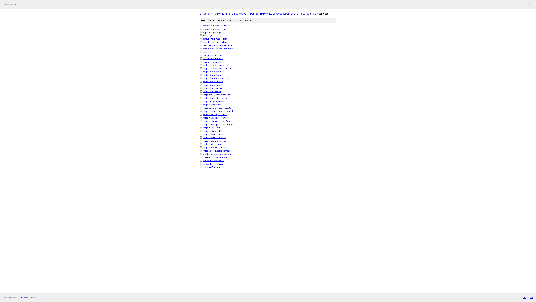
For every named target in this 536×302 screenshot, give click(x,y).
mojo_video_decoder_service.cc (217, 147)
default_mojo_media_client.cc (216, 38)
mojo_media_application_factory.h (218, 124)
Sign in (530, 4)
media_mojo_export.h (213, 58)
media (304, 13)
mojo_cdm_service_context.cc (216, 94)
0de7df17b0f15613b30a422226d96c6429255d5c (267, 13)
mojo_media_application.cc (215, 114)
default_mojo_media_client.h (216, 42)
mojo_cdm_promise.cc (213, 81)
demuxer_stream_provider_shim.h (218, 48)
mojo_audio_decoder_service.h (217, 68)
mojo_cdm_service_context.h (216, 98)
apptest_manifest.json (213, 32)
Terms (32, 297)
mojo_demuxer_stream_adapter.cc (218, 108)
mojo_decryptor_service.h (214, 104)
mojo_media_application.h (215, 117)
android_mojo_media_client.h (216, 29)
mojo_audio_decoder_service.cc (217, 65)
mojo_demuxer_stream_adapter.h (218, 111)
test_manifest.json (211, 167)
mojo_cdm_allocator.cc (213, 71)
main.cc (206, 52)
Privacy (24, 297)
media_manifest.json (212, 55)
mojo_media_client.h (212, 131)
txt (524, 297)
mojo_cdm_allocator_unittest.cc (217, 78)
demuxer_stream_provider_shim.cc (218, 45)
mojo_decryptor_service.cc (215, 101)
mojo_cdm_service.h (212, 91)
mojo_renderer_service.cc (214, 141)
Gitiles (17, 297)
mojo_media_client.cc (212, 127)
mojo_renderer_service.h (214, 144)
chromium (206, 13)
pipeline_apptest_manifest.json (217, 154)
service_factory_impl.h (213, 164)
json (531, 297)
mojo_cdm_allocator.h (213, 75)
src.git (233, 13)
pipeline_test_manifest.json (215, 157)
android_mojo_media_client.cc (216, 25)
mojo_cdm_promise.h (212, 85)
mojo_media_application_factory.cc (219, 121)
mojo (313, 13)
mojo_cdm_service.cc (212, 88)
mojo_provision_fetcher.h (214, 137)
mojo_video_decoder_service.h (217, 150)
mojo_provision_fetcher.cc (215, 134)
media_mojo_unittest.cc (213, 62)
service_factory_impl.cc (213, 160)
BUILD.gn (207, 35)
